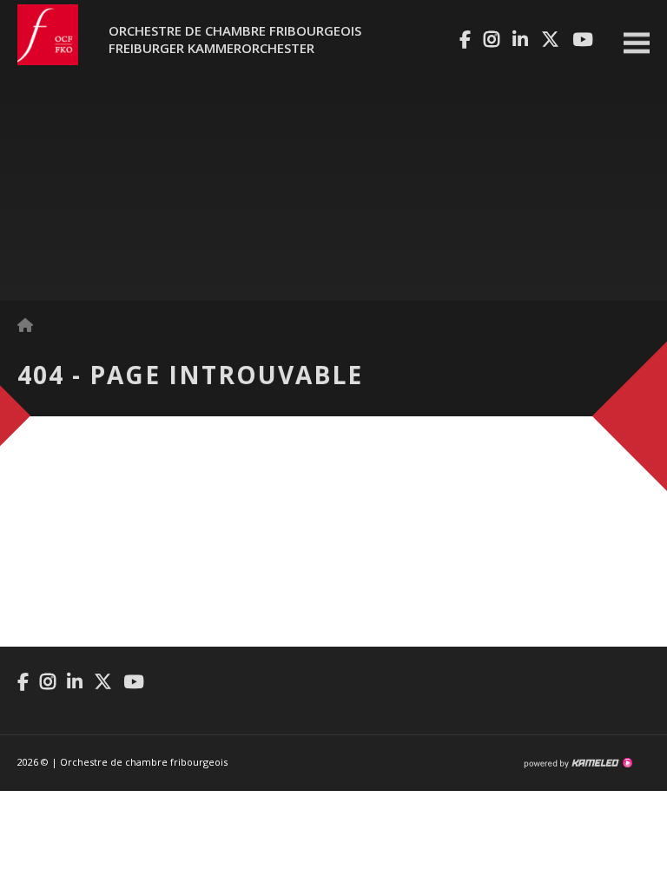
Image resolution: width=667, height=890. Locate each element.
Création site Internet (577, 763)
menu (636, 43)
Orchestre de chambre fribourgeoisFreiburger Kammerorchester (235, 39)
